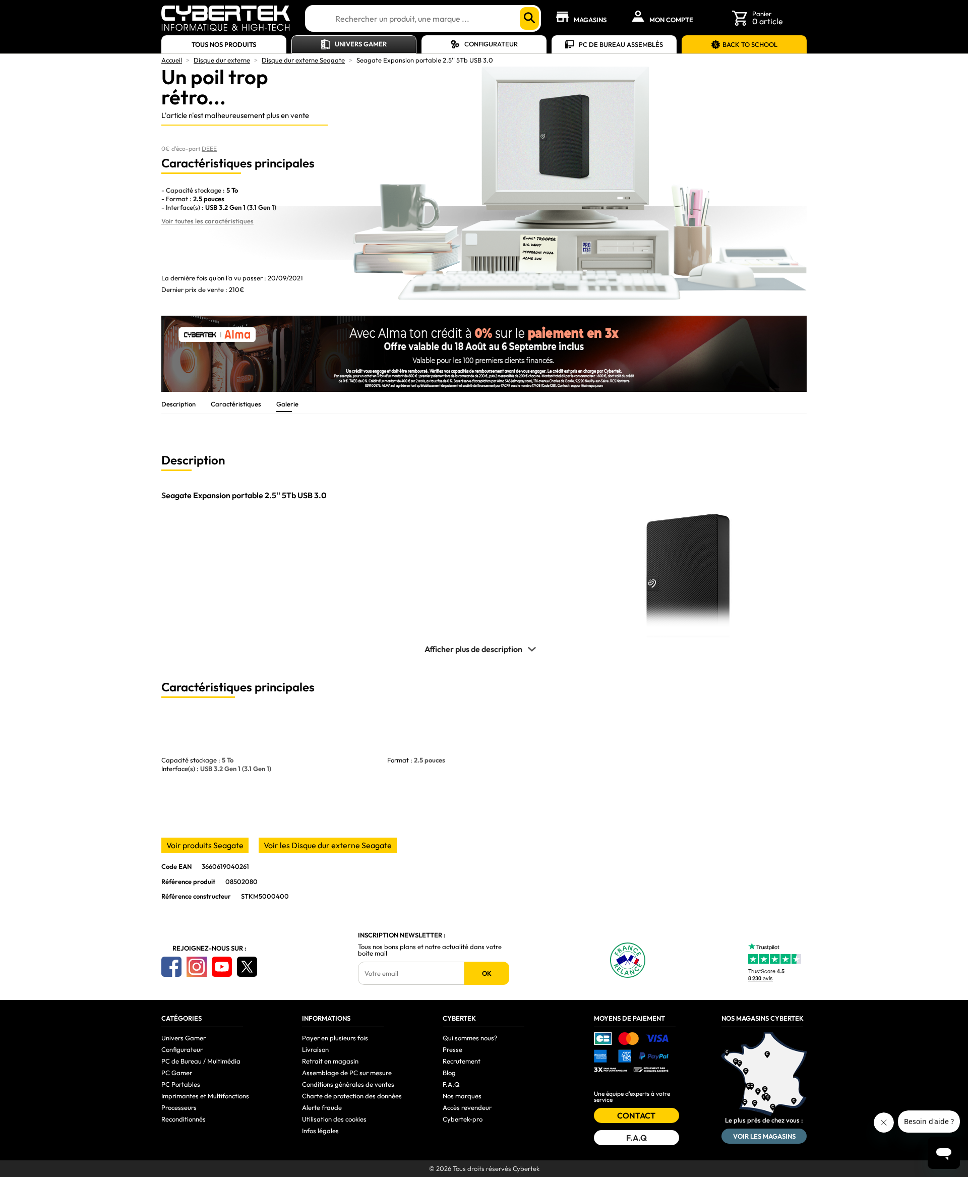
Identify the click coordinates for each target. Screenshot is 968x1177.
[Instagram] (197, 967)
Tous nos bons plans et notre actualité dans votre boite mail (430, 950)
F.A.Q (451, 1084)
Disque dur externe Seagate (303, 60)
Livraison (315, 1049)
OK (487, 973)
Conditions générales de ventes (348, 1084)
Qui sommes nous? (470, 1038)
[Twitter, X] (247, 967)
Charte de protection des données (352, 1096)
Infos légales (320, 1131)
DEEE (209, 148)
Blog (449, 1073)
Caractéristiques (236, 404)
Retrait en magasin (330, 1061)
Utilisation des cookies (334, 1119)
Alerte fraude (322, 1107)
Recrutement (461, 1061)
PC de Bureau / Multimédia (200, 1061)
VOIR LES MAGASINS (764, 1136)
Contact (636, 1115)
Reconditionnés (183, 1119)
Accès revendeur (467, 1107)
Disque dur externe (222, 60)
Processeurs (179, 1107)
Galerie (287, 404)
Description (178, 404)
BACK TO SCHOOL (749, 44)
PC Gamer (176, 1073)
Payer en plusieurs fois (335, 1038)
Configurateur (491, 44)
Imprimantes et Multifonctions (205, 1096)
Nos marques (462, 1096)
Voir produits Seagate (205, 845)
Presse (452, 1049)
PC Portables (180, 1084)
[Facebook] (171, 967)
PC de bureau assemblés (621, 44)
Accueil (171, 60)
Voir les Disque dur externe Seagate (328, 845)
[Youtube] (222, 967)
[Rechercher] (529, 18)
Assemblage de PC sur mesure (347, 1073)
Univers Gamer (361, 44)
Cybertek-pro (462, 1119)
